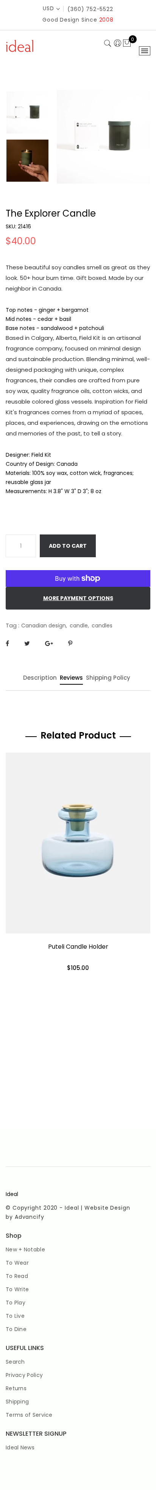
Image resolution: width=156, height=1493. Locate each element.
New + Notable (25, 1249)
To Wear (17, 1263)
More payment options (78, 598)
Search (15, 1362)
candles (102, 625)
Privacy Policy (24, 1375)
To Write (17, 1289)
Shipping (17, 1401)
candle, (79, 625)
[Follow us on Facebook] (7, 643)
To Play (15, 1302)
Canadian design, (44, 625)
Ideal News (20, 1447)
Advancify (29, 1217)
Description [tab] (40, 678)
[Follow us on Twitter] (27, 643)
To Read (17, 1276)
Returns (16, 1388)
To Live (15, 1316)
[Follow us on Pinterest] (70, 643)
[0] (126, 44)
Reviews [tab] (71, 678)
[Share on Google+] (49, 643)
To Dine (16, 1329)
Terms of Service (29, 1415)
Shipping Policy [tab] (108, 678)
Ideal (12, 1194)
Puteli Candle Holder (78, 946)
